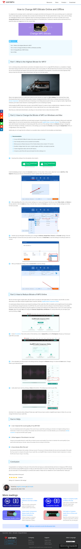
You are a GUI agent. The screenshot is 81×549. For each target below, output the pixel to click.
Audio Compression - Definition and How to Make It (29, 500)
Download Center (11, 540)
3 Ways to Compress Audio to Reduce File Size (70, 499)
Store (56, 2)
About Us (30, 540)
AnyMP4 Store (10, 543)
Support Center (48, 540)
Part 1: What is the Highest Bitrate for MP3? (21, 45)
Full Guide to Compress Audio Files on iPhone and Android (70, 513)
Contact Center (48, 542)
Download (72, 2)
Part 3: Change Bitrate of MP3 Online (19, 50)
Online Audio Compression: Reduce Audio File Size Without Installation (29, 513)
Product (64, 2)
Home (10, 532)
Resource (49, 2)
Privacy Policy (31, 542)
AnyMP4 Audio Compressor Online (50, 301)
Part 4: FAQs (14, 52)
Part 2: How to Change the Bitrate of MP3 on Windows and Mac (26, 47)
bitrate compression (14, 101)
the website (18, 334)
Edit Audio (30, 486)
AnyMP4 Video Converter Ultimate (50, 122)
